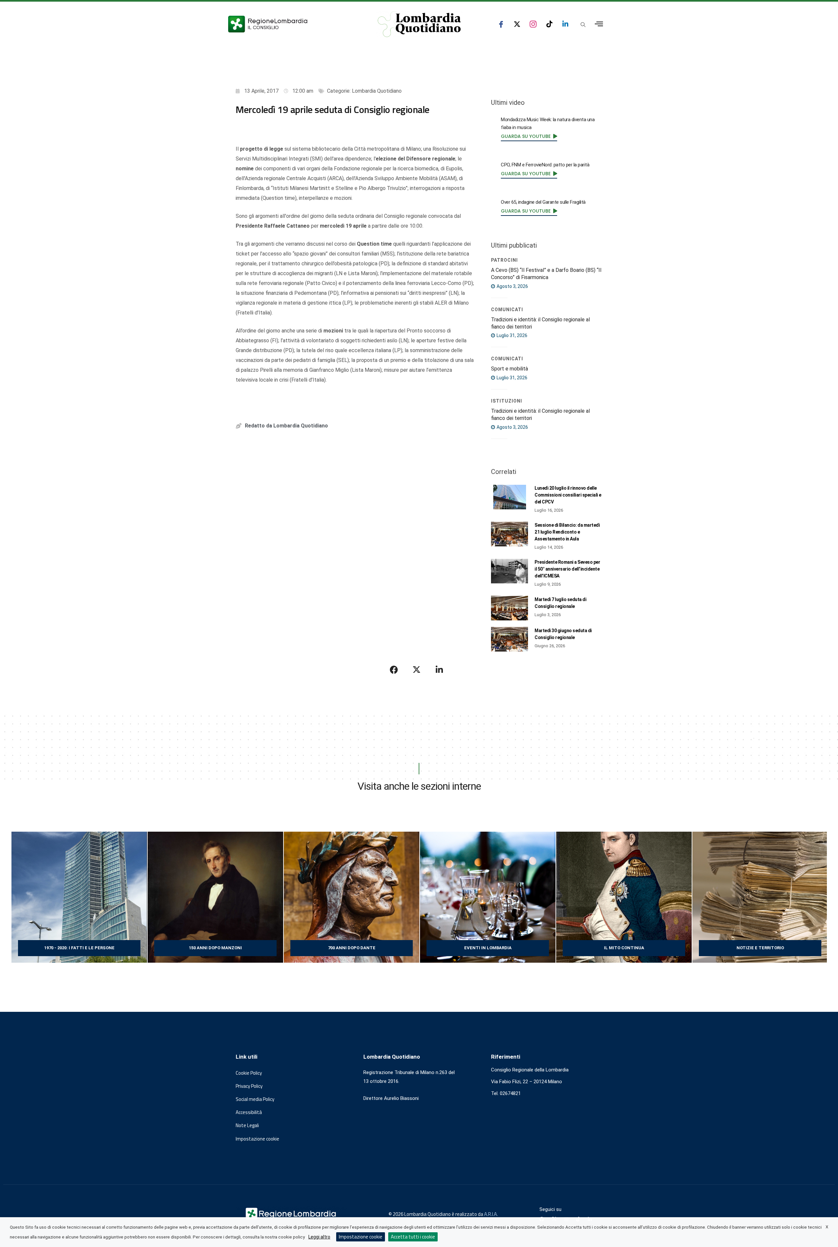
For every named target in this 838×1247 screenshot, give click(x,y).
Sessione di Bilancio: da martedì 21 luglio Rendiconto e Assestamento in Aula (567, 531)
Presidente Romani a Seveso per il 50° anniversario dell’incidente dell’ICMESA (567, 568)
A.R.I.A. (491, 1214)
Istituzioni (506, 401)
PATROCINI (504, 260)
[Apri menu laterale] (599, 24)
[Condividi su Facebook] (394, 669)
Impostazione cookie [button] (257, 1139)
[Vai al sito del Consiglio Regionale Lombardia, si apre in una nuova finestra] (292, 24)
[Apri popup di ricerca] (583, 24)
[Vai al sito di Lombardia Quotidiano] (419, 24)
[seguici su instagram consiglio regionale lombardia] (533, 24)
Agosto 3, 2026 (512, 286)
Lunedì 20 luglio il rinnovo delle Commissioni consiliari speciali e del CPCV (568, 494)
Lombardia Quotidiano (377, 91)
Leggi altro (319, 1236)
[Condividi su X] (417, 669)
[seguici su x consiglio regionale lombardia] (517, 24)
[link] (529, 136)
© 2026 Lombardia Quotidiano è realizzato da (436, 1214)
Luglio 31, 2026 (511, 335)
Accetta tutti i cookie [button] (413, 1236)
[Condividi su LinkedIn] (439, 669)
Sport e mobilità (509, 369)
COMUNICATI (507, 309)
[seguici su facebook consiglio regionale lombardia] (501, 24)
